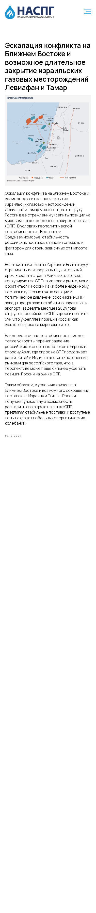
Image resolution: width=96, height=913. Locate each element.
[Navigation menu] (87, 12)
